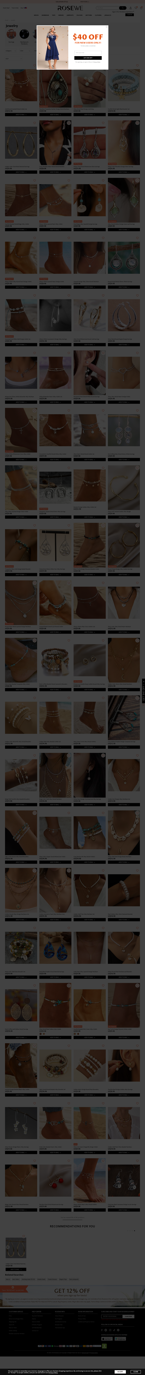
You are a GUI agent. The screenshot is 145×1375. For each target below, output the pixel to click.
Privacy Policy (53, 1373)
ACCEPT (120, 1372)
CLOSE (135, 1372)
